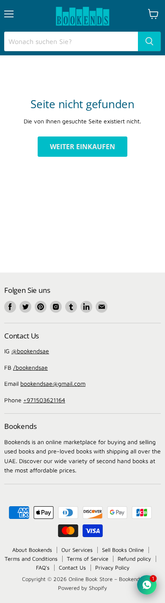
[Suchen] (149, 41)
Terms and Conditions (31, 558)
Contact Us (72, 567)
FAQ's (43, 567)
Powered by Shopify (82, 587)
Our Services (77, 549)
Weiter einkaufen (82, 146)
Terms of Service (87, 558)
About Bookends (32, 549)
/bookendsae (30, 367)
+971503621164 (44, 400)
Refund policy (134, 558)
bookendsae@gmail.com (52, 383)
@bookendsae (30, 351)
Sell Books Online (123, 549)
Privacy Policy (112, 567)
